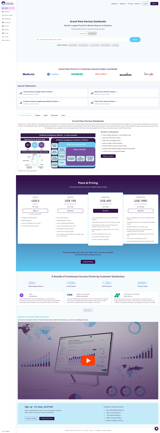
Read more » (88, 310)
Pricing (130, 4)
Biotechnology (73, 45)
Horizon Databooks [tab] (26, 115)
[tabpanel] (88, 145)
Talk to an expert (108, 156)
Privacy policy (98, 430)
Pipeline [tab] (37, 115)
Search (84, 33)
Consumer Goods (95, 45)
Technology (115, 45)
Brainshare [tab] (54, 115)
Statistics (114, 4)
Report (37, 94)
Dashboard (26, 94)
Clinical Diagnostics (83, 45)
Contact (86, 430)
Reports (122, 4)
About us (91, 430)
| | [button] (31, 94)
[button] (88, 360)
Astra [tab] (63, 115)
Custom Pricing (88, 262)
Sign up (154, 3)
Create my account (47, 418)
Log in (146, 3)
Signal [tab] (46, 115)
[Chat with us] (156, 429)
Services (136, 4)
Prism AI (93, 33)
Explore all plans (31, 418)
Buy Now (70, 211)
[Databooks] (58, 150)
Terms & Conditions (107, 430)
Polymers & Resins (105, 45)
